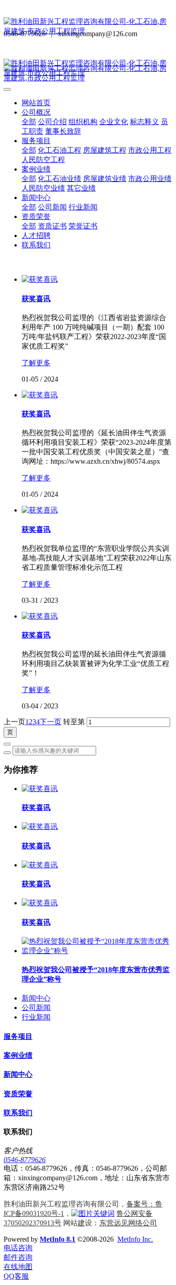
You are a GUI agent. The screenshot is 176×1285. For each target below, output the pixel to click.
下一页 (50, 722)
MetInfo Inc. (135, 1239)
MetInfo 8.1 (57, 1239)
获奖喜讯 (36, 807)
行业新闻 (36, 1017)
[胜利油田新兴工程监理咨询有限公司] (88, 26)
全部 (29, 122)
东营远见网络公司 (128, 1223)
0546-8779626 (25, 1160)
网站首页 (36, 103)
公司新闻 (36, 1007)
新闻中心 (36, 998)
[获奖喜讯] (40, 279)
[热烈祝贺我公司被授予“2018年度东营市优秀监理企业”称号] (97, 950)
